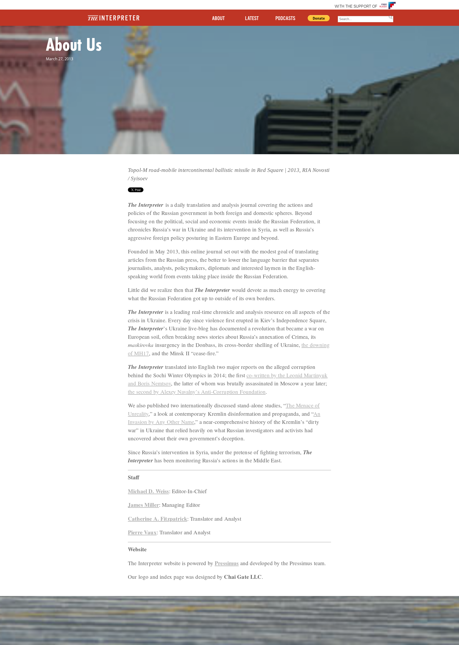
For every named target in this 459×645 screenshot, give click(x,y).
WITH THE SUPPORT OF (356, 7)
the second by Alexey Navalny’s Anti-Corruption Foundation (197, 391)
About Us (74, 44)
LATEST (252, 18)
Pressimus (227, 563)
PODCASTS (285, 18)
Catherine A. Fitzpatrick (157, 518)
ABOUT (218, 18)
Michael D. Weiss (148, 491)
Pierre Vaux (142, 532)
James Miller (143, 505)
